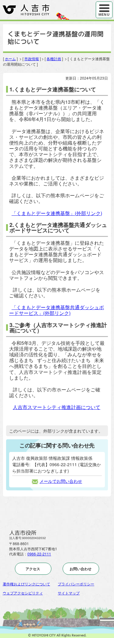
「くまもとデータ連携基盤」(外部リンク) (57, 213)
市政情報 (31, 58)
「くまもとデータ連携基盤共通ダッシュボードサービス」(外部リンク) (56, 310)
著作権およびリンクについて (26, 583)
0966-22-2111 (39, 553)
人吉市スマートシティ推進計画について (56, 407)
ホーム (10, 58)
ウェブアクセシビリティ (23, 592)
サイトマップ (69, 592)
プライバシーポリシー (76, 583)
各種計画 (54, 58)
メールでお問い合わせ (61, 481)
